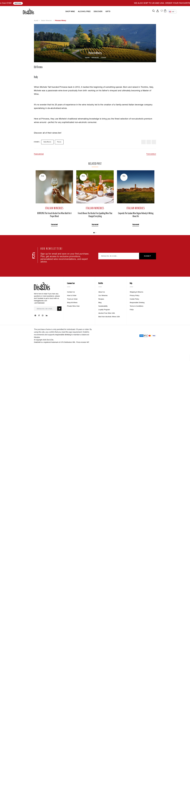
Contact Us (71, 292)
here (59, 133)
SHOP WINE (70, 11)
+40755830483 (39, 303)
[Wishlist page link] (162, 10)
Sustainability (103, 306)
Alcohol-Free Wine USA (106, 313)
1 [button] (94, 232)
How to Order (71, 295)
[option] (54, 196)
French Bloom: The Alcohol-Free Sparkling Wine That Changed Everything (95, 214)
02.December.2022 (95, 57)
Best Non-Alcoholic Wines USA (109, 317)
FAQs (132, 309)
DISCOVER (98, 11)
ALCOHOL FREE (84, 11)
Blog (99, 302)
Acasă (36, 20)
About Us (101, 292)
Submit (147, 256)
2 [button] (95, 232)
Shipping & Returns (136, 292)
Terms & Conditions (136, 306)
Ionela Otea (87, 57)
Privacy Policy (134, 295)
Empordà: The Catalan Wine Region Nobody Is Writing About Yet (135, 214)
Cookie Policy (134, 299)
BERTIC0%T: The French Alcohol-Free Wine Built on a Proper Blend (54, 214)
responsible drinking (63, 335)
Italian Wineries (46, 20)
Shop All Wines (72, 302)
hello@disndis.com (40, 301)
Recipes (101, 299)
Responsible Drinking (137, 302)
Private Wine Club (73, 306)
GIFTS (107, 11)
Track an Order (72, 299)
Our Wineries (103, 295)
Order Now (131, 3)
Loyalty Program (104, 309)
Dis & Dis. (50, 340)
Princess (59, 142)
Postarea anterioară (39, 154)
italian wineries (47, 142)
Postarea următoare (151, 154)
